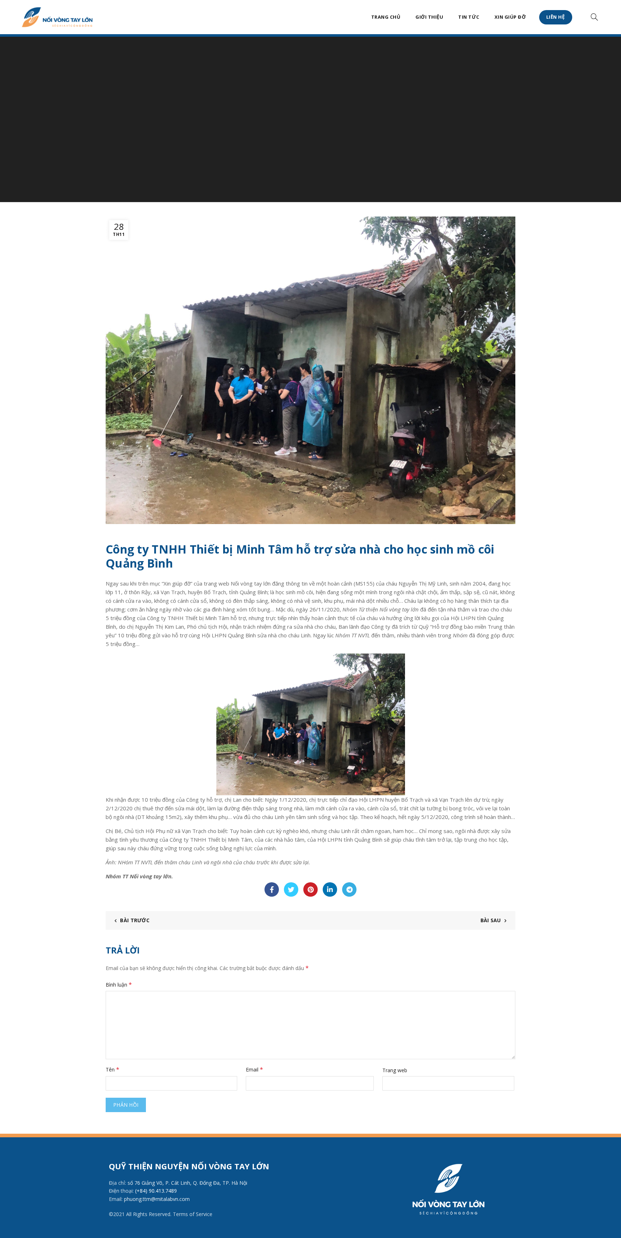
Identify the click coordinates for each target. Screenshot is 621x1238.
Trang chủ (386, 17)
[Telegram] (349, 889)
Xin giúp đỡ (510, 17)
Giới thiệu (429, 17)
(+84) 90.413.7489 (156, 1190)
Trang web (394, 1070)
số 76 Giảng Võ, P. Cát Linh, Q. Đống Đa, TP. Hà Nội (187, 1182)
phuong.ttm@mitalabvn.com (157, 1199)
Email (254, 1069)
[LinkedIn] (330, 889)
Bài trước (135, 920)
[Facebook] (271, 889)
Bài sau (490, 920)
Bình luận (119, 984)
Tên (112, 1069)
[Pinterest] (310, 889)
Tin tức (468, 17)
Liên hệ (555, 17)
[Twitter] (291, 889)
